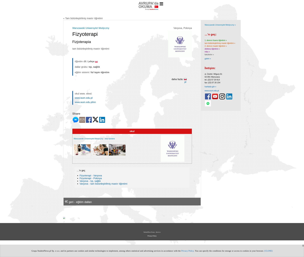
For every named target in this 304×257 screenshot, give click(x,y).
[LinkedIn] (102, 121)
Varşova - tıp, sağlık (90, 181)
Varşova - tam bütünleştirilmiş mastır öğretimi (103, 183)
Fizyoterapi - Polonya (91, 178)
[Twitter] (95, 121)
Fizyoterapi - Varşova (91, 175)
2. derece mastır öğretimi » (216, 46)
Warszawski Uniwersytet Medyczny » (220, 25)
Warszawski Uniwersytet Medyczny (90, 28)
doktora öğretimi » (212, 49)
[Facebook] (89, 121)
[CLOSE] (268, 251)
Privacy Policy (187, 251)
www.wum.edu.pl (84, 98)
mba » (207, 52)
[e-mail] (82, 121)
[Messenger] (75, 121)
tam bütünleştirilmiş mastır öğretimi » (220, 43)
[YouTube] (215, 99)
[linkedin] (229, 99)
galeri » (208, 59)
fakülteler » (209, 55)
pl (185, 82)
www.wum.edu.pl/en (85, 102)
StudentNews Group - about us (152, 232)
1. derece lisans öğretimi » (216, 40)
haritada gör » (210, 87)
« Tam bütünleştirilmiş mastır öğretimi (83, 18)
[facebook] (208, 99)
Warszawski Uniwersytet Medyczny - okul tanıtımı (94, 139)
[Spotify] (208, 106)
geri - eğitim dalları (78, 201)
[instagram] (222, 99)
